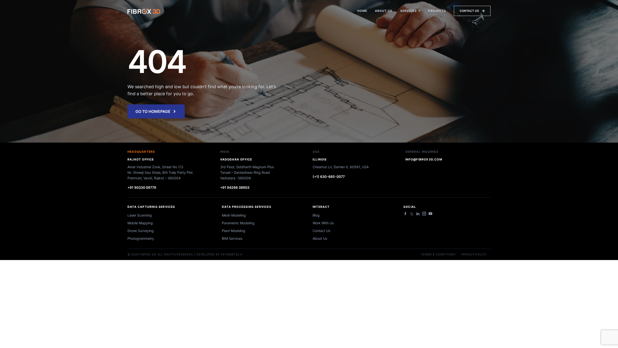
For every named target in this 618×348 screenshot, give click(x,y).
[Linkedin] (418, 214)
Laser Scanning (139, 215)
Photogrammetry (140, 238)
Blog (316, 215)
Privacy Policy (474, 254)
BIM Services (232, 238)
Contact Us (321, 231)
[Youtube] (430, 214)
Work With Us (323, 223)
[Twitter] (412, 214)
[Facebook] (405, 214)
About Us (320, 238)
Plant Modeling (233, 231)
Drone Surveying (140, 231)
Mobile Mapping (140, 223)
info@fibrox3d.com (423, 159)
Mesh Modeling (234, 215)
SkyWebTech (231, 254)
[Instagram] (424, 214)
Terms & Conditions (438, 254)
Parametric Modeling (238, 223)
